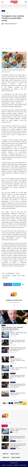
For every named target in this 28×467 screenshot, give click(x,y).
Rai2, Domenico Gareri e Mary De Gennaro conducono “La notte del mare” (18, 349)
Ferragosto (14, 275)
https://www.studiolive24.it (14, 302)
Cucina (17, 273)
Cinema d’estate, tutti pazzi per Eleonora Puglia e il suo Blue (17, 341)
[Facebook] (3, 48)
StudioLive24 (4, 277)
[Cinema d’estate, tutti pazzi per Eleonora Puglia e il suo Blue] (5, 342)
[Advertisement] (14, 36)
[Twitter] (10, 48)
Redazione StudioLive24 (11, 23)
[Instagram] (6, 48)
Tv (2, 336)
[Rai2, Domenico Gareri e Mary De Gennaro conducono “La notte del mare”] (5, 350)
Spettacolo (4, 344)
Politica (3, 325)
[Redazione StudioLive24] (3, 24)
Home (3, 5)
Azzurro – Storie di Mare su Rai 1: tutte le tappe (18, 333)
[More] (23, 284)
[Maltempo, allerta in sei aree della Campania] (5, 394)
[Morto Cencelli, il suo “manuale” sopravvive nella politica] (14, 317)
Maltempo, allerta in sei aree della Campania (17, 393)
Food (6, 5)
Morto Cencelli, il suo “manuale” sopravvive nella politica (12, 328)
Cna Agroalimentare (10, 273)
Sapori (23, 275)
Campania (13, 391)
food (19, 275)
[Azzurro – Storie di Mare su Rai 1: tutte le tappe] (5, 335)
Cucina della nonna (6, 275)
